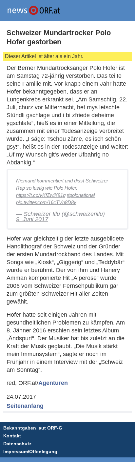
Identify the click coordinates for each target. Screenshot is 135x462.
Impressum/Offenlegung (30, 451)
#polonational (81, 195)
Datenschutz (17, 443)
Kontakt (12, 435)
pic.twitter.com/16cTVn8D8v (46, 202)
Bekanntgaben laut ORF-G (32, 427)
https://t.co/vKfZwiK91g (41, 195)
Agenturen (53, 383)
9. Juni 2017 (32, 219)
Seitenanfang (25, 406)
